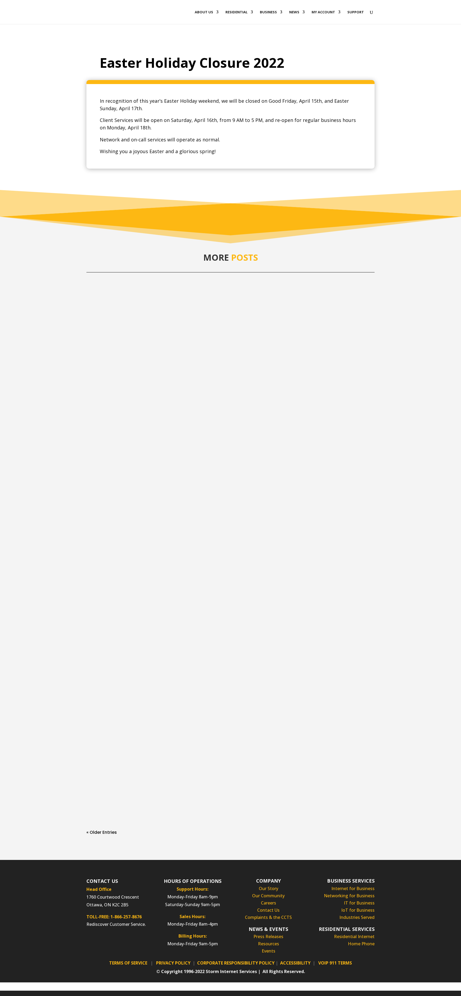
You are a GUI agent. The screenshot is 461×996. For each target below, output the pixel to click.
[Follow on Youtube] (137, 942)
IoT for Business (358, 910)
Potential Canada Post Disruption (133, 304)
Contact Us (268, 910)
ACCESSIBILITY (295, 963)
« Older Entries (101, 832)
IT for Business (359, 903)
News (294, 12)
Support (355, 12)
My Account (323, 12)
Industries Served (357, 917)
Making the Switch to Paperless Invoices (141, 543)
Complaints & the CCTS (268, 917)
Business (268, 12)
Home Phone (361, 944)
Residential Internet (354, 936)
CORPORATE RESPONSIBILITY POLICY (236, 963)
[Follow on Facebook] (95, 942)
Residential (236, 12)
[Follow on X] (127, 942)
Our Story (268, 888)
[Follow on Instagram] (105, 942)
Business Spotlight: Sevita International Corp (147, 781)
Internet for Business (353, 888)
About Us (204, 12)
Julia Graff (107, 313)
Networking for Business (349, 896)
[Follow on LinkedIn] (116, 942)
